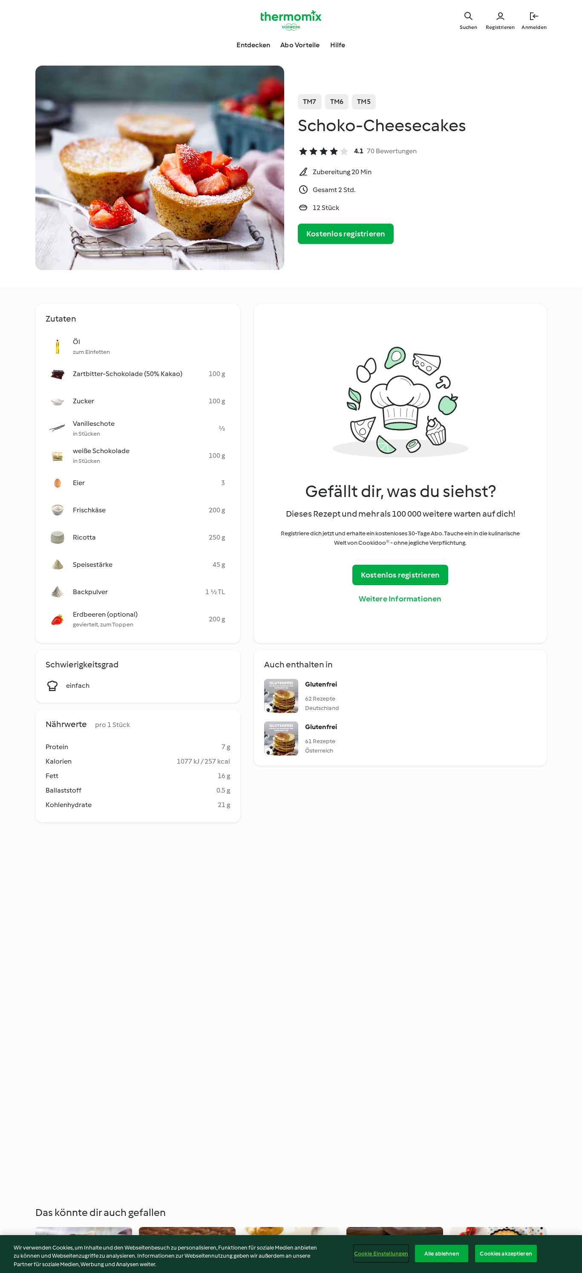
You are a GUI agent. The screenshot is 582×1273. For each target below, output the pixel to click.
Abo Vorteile (300, 45)
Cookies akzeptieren (506, 1253)
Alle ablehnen (441, 1253)
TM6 (337, 102)
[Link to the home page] (291, 20)
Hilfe (338, 45)
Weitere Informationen (400, 598)
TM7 (310, 102)
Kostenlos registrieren (345, 234)
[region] (291, 1254)
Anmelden (534, 27)
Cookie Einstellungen (381, 1253)
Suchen (468, 27)
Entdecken (253, 45)
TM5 (364, 102)
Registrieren (500, 27)
